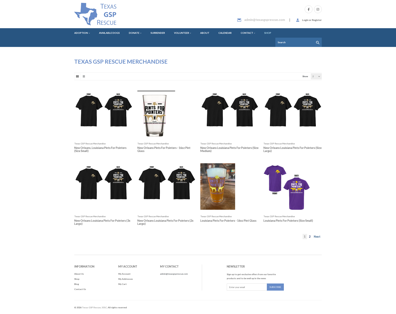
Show (305, 76)
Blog (76, 284)
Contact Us (80, 289)
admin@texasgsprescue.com (264, 20)
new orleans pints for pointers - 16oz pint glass (163, 149)
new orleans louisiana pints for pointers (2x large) (165, 222)
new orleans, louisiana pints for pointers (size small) (100, 149)
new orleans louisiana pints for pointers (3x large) (102, 222)
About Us (79, 273)
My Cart (122, 284)
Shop (76, 279)
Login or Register (312, 19)
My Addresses (125, 279)
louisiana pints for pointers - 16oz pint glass (228, 220)
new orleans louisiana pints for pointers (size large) (292, 149)
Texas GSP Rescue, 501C (94, 307)
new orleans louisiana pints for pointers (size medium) (229, 149)
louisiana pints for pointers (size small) (288, 220)
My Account (124, 273)
